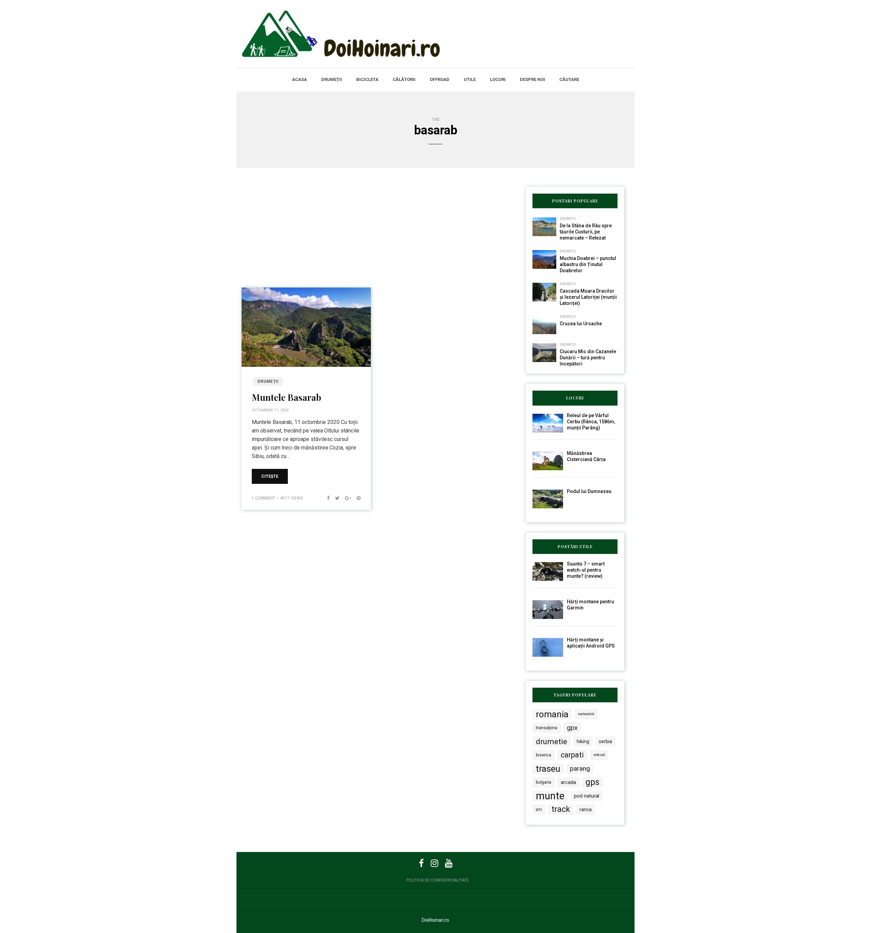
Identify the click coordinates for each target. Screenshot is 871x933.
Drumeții (331, 79)
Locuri (498, 79)
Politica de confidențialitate (437, 880)
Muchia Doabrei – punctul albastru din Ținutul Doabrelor (588, 264)
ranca (585, 809)
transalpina (546, 727)
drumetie (551, 741)
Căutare (569, 79)
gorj (539, 809)
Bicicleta (367, 79)
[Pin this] (356, 498)
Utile (470, 79)
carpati (572, 755)
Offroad (439, 79)
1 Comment (263, 498)
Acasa (299, 79)
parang (580, 768)
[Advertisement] (376, 237)
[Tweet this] (335, 498)
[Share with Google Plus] (345, 498)
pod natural (586, 796)
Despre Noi (532, 79)
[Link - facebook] (421, 863)
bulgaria (543, 782)
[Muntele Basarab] (306, 327)
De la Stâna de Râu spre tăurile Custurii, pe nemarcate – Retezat (586, 232)
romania (552, 714)
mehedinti (586, 714)
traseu (548, 769)
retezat (599, 755)
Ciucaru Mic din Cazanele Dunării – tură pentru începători (588, 357)
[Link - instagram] (434, 863)
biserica (543, 754)
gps (592, 782)
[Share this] (326, 498)
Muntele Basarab (286, 397)
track (561, 809)
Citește (269, 476)
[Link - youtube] (449, 863)
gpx (572, 728)
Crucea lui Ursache (581, 323)
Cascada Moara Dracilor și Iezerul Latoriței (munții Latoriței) (588, 297)
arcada (568, 782)
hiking (583, 741)
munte (550, 796)
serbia (605, 741)
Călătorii (404, 79)
